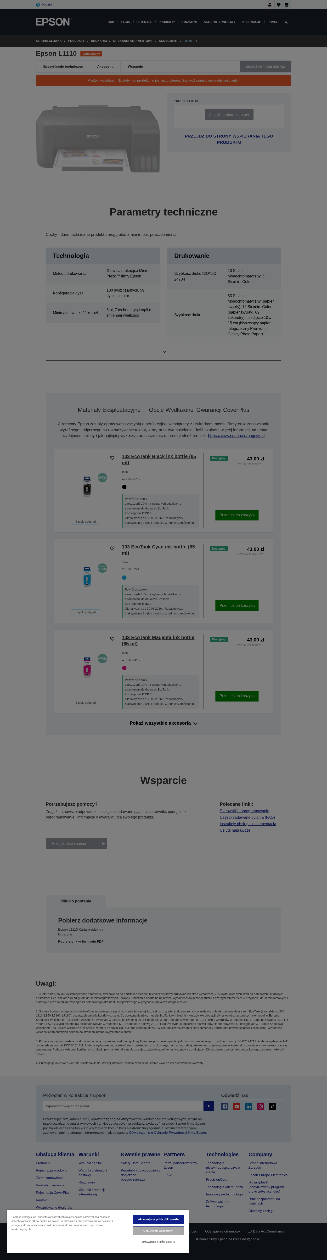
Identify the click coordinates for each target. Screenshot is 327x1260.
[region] (98, 1231)
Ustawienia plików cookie (158, 1241)
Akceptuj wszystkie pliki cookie (158, 1219)
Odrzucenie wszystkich (158, 1230)
